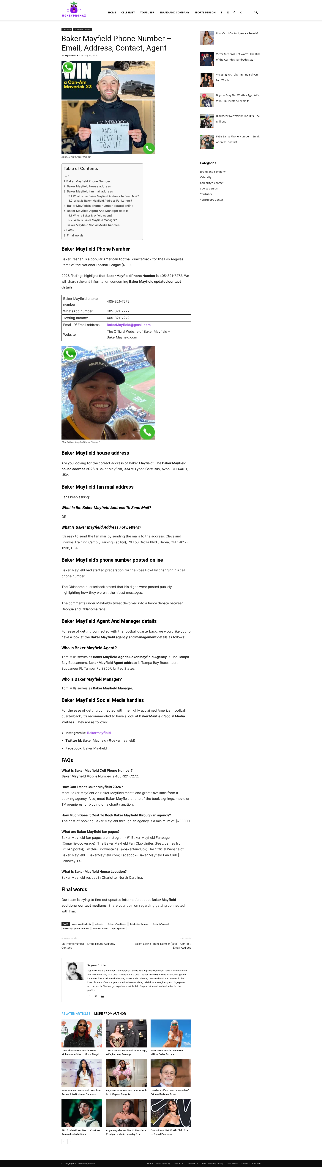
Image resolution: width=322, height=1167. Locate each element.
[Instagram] (228, 12)
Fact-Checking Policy (212, 1163)
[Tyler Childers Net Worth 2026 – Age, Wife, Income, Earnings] (126, 1033)
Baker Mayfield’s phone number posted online (100, 206)
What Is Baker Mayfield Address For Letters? (103, 200)
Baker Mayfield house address (89, 186)
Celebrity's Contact (82, 29)
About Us (178, 1163)
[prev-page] (63, 1141)
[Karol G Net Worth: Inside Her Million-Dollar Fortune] (171, 1033)
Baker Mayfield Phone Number (88, 181)
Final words (75, 235)
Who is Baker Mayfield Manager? (95, 220)
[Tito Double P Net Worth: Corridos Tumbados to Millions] (81, 1113)
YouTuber (147, 12)
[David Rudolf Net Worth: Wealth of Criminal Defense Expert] (171, 1073)
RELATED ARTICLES (76, 1013)
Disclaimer (232, 1163)
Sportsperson (118, 928)
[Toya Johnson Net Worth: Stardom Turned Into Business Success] (81, 1073)
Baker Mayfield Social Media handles (93, 225)
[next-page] (69, 1141)
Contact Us (192, 1163)
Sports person (205, 12)
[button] (256, 13)
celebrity (99, 924)
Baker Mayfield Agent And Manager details (98, 211)
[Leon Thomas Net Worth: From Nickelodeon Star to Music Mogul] (81, 1033)
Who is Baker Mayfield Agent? (93, 215)
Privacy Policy (163, 1163)
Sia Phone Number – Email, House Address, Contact (88, 945)
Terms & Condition (251, 1163)
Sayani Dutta (71, 55)
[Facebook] (221, 12)
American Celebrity (81, 924)
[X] (240, 12)
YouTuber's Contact (212, 199)
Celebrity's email (160, 924)
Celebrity (128, 12)
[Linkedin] (104, 996)
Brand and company (174, 12)
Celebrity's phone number (76, 928)
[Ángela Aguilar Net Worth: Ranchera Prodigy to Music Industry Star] (126, 1113)
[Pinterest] (234, 12)
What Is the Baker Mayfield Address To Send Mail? (106, 196)
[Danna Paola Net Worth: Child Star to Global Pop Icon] (171, 1113)
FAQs (70, 230)
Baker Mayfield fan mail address (90, 191)
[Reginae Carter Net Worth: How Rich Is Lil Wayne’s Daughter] (126, 1073)
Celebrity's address (117, 924)
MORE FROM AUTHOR (110, 1013)
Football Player (100, 928)
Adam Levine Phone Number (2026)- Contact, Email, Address (163, 945)
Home (112, 12)
